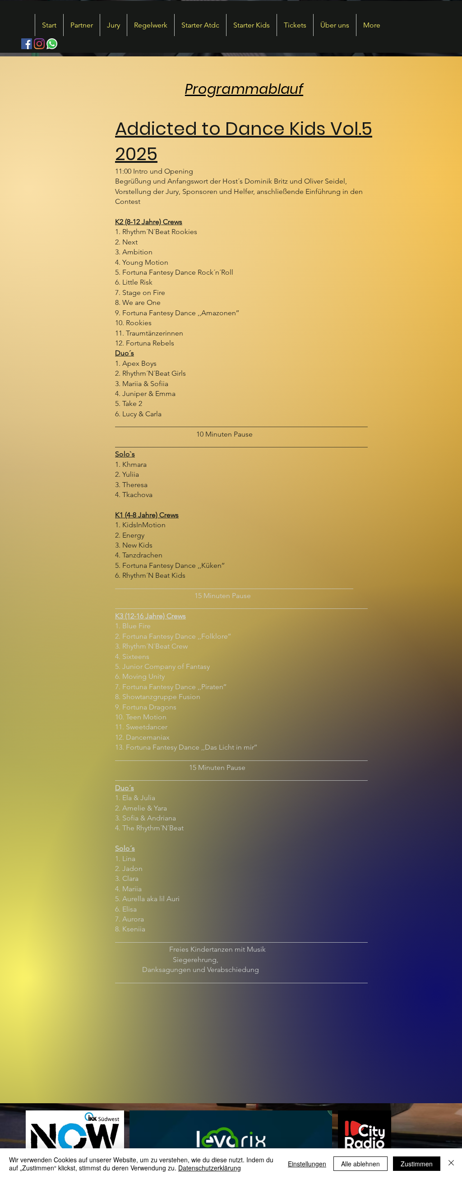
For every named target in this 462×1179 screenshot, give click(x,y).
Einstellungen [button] (307, 1163)
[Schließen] (451, 1164)
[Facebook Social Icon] (26, 43)
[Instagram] (39, 43)
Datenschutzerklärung (209, 1167)
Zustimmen (417, 1163)
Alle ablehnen (360, 1163)
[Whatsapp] (51, 43)
